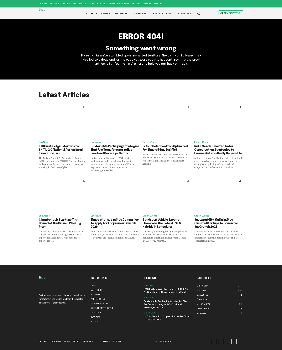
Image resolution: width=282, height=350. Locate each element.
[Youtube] (240, 3)
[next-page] (241, 247)
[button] (199, 13)
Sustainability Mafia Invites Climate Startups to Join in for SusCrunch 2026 (216, 223)
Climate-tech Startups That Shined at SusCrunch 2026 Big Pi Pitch (61, 223)
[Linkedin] (220, 3)
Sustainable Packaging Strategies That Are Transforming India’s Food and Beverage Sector (115, 150)
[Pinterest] (227, 3)
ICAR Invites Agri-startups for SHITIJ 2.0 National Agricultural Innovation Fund (61, 150)
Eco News (44, 142)
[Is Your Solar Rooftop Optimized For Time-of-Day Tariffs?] (166, 121)
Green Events (149, 215)
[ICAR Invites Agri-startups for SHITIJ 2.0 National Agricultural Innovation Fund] (63, 121)
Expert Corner (150, 142)
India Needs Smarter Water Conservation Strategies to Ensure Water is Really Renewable (218, 150)
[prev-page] (40, 247)
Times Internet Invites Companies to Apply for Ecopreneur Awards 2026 (115, 223)
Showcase (44, 215)
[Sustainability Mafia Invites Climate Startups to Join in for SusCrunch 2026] (218, 194)
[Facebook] (207, 3)
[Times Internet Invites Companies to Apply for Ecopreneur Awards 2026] (115, 194)
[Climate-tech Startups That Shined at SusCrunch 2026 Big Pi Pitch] (63, 194)
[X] (234, 3)
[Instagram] (214, 3)
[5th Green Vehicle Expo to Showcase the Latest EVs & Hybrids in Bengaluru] (166, 194)
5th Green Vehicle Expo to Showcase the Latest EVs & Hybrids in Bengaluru (161, 223)
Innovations (97, 142)
